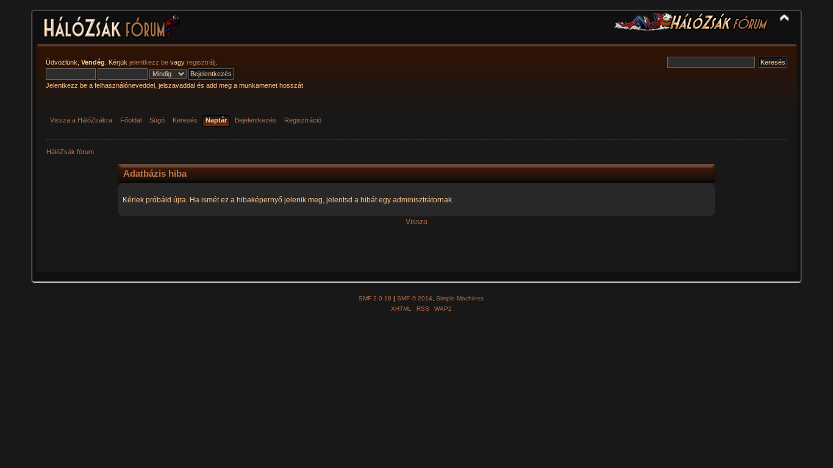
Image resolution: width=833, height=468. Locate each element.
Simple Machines (460, 298)
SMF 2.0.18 (375, 298)
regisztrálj (201, 62)
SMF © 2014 (414, 298)
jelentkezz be (148, 62)
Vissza (416, 222)
